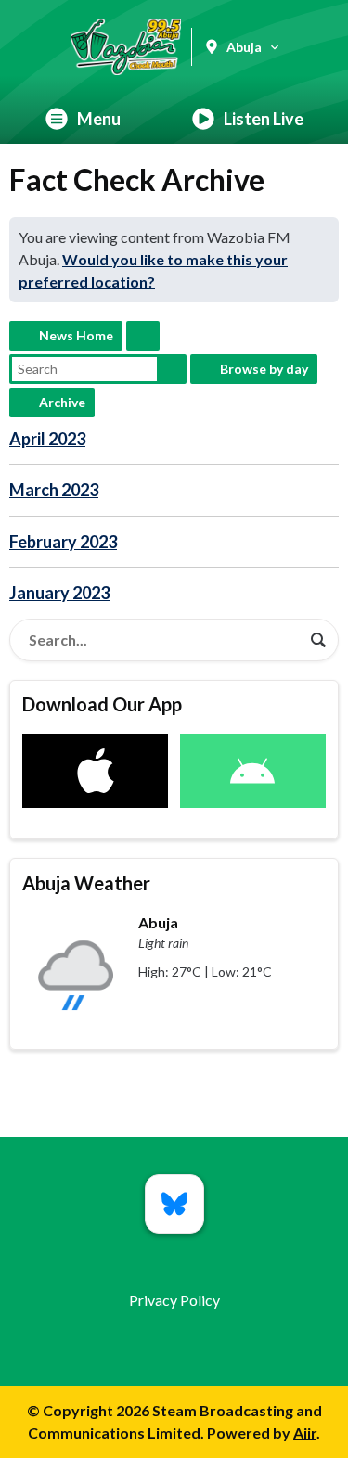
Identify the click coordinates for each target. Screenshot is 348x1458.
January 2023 (59, 592)
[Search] (318, 640)
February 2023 (63, 541)
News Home (76, 335)
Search (172, 369)
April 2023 (47, 438)
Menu (99, 119)
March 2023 (53, 490)
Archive (62, 402)
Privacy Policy (174, 1300)
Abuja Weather (86, 883)
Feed (143, 336)
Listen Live (263, 119)
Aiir (304, 1432)
